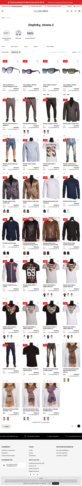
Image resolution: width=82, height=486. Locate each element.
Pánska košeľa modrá (69, 201)
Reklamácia (5, 453)
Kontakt (70, 6)
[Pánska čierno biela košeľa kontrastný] (4, 253)
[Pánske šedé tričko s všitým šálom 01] (31, 336)
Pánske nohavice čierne (50, 123)
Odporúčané (15, 52)
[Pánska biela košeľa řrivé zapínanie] (48, 211)
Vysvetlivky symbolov (61, 455)
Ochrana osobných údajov (8, 455)
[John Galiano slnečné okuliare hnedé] (44, 94)
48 (7, 173)
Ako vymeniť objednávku (62, 450)
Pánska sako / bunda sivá (71, 123)
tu (45, 483)
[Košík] (79, 11)
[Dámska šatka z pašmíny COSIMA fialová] (24, 419)
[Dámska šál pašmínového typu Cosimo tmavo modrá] (28, 419)
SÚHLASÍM (55, 483)
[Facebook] (30, 474)
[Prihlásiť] (72, 11)
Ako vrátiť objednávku (61, 453)
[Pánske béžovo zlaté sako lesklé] (4, 211)
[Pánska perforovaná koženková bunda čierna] (28, 253)
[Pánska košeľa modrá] (44, 211)
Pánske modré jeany (9, 369)
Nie (49, 483)
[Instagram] (37, 474)
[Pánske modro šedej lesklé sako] (8, 211)
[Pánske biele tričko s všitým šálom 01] (24, 336)
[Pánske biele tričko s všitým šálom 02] (48, 295)
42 (4, 135)
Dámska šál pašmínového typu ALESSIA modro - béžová (71, 370)
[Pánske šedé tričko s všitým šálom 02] (51, 295)
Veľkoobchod (32, 455)
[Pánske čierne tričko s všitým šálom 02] (44, 295)
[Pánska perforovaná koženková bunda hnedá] (24, 253)
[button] (80, 2)
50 (10, 135)
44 (7, 135)
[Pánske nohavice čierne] (24, 132)
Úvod (3, 17)
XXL (7, 257)
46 (24, 135)
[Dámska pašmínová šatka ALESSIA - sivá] (64, 380)
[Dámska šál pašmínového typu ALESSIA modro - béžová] (68, 380)
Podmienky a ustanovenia (8, 450)
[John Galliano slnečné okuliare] (48, 94)
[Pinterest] (34, 474)
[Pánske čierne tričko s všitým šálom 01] (28, 336)
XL (29, 173)
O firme (31, 450)
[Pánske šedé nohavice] (28, 132)
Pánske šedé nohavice (30, 123)
